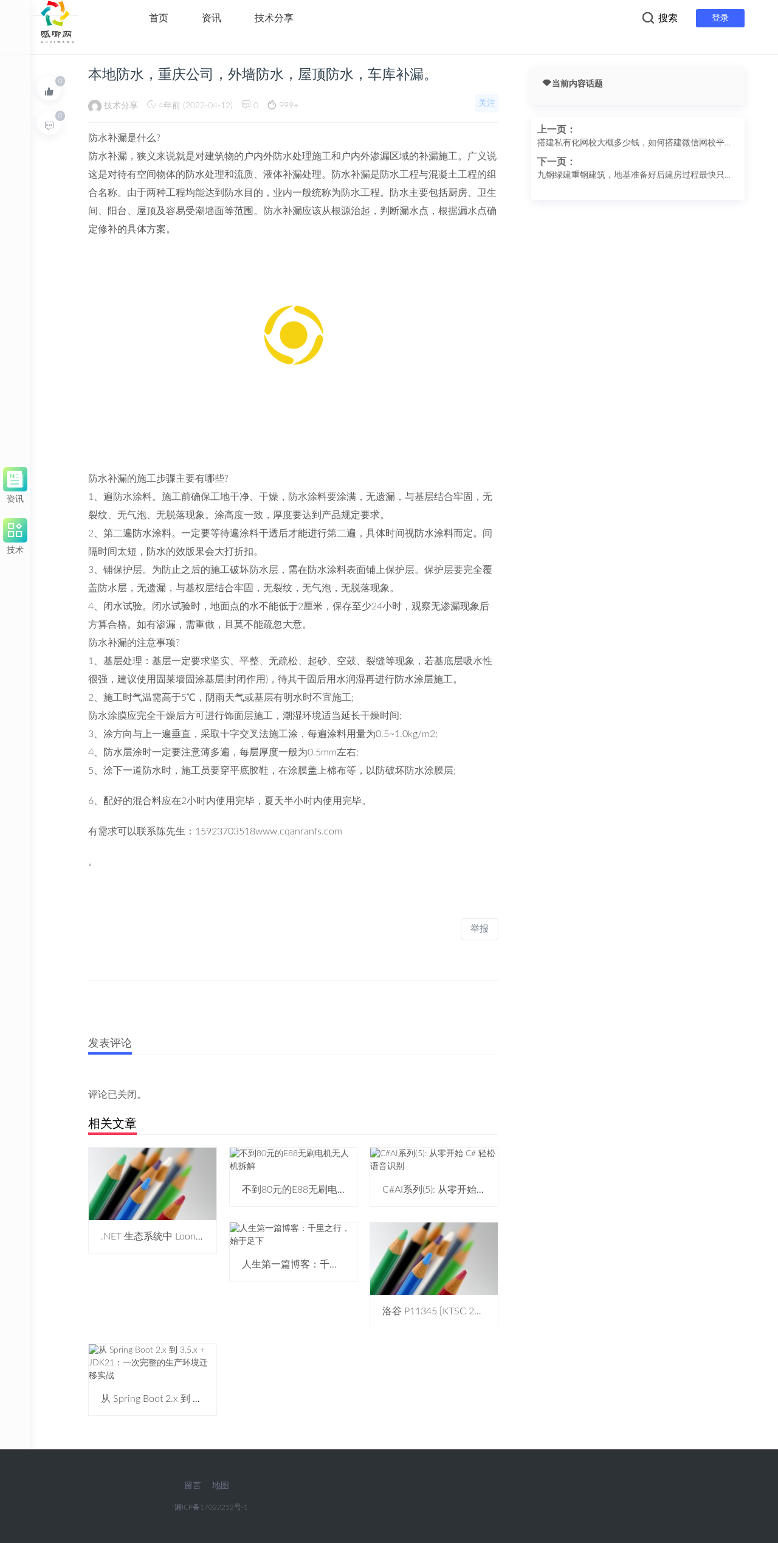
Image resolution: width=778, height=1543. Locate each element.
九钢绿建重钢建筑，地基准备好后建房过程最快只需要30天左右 (635, 176)
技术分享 (274, 18)
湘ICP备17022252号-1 (211, 1507)
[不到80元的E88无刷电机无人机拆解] (293, 1160)
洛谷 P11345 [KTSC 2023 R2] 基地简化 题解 (476, 1311)
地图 (220, 1486)
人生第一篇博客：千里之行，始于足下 (324, 1264)
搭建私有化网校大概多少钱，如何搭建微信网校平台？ (631, 144)
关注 (486, 103)
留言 (192, 1486)
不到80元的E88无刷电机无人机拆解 (319, 1190)
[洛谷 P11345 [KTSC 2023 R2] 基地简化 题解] (434, 1258)
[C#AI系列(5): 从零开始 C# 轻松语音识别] (434, 1160)
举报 (479, 929)
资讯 (211, 18)
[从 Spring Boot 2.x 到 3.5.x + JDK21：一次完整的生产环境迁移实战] (152, 1363)
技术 (15, 548)
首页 (158, 18)
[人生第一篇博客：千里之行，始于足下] (293, 1234)
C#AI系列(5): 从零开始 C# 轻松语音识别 (467, 1190)
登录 (720, 18)
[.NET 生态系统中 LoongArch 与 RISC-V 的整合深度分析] (152, 1183)
